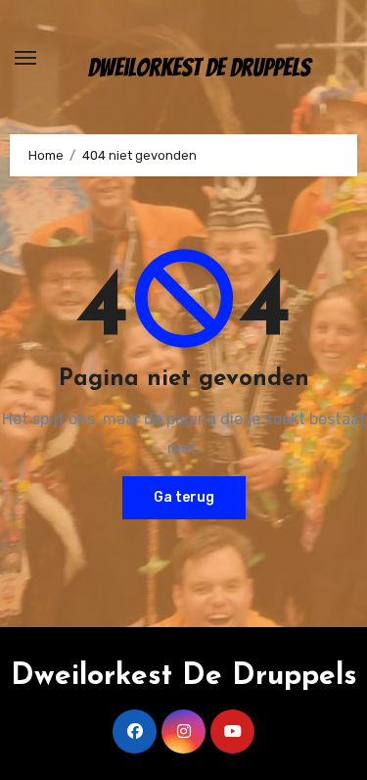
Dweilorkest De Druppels (199, 67)
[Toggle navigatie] (25, 58)
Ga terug (184, 497)
